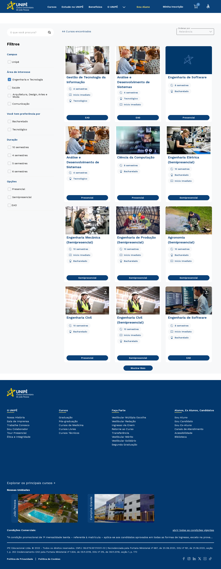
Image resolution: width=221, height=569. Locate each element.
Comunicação (20, 104)
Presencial (18, 189)
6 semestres (20, 171)
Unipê (15, 62)
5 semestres (20, 163)
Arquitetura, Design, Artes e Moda (30, 95)
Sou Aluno (143, 6)
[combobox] (30, 32)
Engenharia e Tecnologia (37, 18)
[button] (162, 530)
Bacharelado (20, 121)
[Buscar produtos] (48, 32)
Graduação (13, 18)
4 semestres (20, 155)
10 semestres (20, 147)
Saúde (16, 87)
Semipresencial (22, 197)
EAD (14, 205)
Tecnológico (19, 129)
